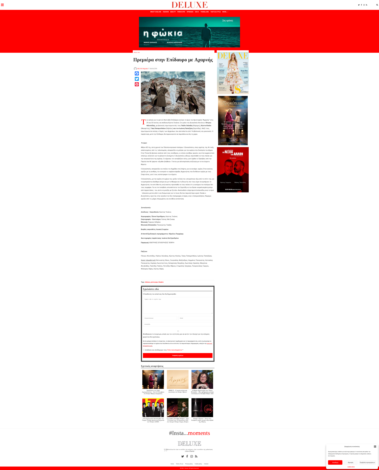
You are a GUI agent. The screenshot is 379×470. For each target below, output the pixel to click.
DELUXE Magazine (142, 68)
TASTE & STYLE (215, 12)
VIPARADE (190, 12)
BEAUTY (173, 12)
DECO (197, 12)
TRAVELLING (204, 12)
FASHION (166, 12)
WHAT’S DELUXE (155, 12)
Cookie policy (351, 466)
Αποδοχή (335, 462)
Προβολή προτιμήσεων (367, 462)
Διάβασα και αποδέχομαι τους (164, 350)
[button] (375, 447)
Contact (206, 464)
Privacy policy (189, 464)
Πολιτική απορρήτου (174, 350)
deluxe (147, 282)
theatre (161, 282)
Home (172, 464)
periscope (154, 282)
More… (224, 12)
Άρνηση (350, 462)
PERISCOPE (181, 12)
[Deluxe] (190, 7)
